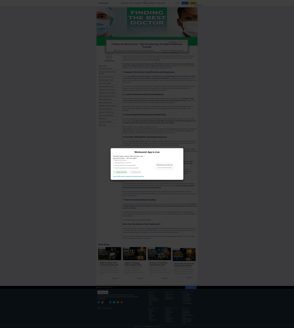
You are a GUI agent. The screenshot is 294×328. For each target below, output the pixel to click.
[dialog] (147, 164)
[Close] (182, 149)
